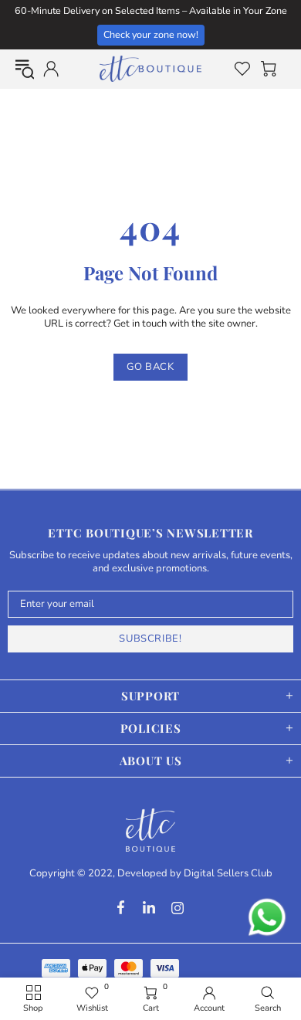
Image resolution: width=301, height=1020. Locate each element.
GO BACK (150, 367)
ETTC (150, 69)
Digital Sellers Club (228, 873)
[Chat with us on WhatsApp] (267, 917)
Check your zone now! (150, 34)
